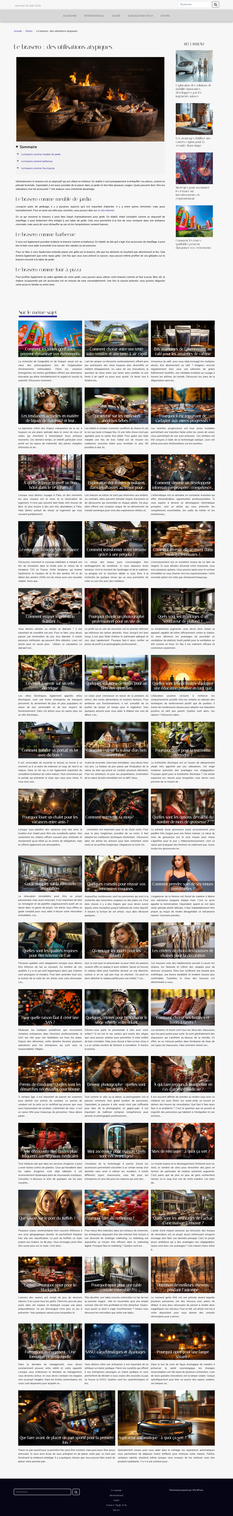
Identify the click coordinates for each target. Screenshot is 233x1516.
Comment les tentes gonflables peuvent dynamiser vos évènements (193, 244)
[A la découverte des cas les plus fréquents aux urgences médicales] (50, 1141)
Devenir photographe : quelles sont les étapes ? (116, 1086)
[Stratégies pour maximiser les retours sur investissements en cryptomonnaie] (194, 168)
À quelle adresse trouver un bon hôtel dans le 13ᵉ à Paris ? (50, 485)
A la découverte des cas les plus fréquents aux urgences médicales (50, 1153)
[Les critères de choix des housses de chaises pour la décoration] (183, 940)
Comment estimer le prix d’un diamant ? (50, 619)
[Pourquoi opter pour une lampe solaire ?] (183, 1341)
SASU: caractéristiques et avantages (115, 1352)
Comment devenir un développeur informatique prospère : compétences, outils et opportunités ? (183, 487)
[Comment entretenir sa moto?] (117, 806)
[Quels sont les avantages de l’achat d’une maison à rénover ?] (183, 1208)
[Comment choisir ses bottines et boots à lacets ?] (183, 1007)
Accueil (18, 31)
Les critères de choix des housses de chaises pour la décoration (182, 953)
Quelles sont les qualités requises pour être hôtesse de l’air (50, 953)
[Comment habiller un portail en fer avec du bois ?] (50, 740)
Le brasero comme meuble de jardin (41, 154)
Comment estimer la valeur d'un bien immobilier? (116, 752)
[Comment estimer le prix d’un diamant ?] (50, 606)
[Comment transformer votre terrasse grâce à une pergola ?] (117, 539)
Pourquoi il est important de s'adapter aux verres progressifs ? (182, 418)
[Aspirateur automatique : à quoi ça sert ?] (166, 1418)
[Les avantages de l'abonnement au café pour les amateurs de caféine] (183, 338)
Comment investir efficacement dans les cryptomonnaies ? (183, 552)
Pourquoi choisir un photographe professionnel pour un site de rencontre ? (116, 621)
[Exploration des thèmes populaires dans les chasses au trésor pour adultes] (117, 472)
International (94, 16)
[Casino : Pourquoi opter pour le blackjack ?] (50, 1274)
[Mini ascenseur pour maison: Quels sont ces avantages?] (117, 1141)
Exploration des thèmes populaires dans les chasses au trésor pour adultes (116, 487)
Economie (70, 16)
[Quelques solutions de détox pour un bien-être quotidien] (117, 673)
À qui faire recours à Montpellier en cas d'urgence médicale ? (183, 1086)
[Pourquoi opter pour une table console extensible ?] (117, 1274)
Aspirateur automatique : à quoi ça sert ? (152, 1437)
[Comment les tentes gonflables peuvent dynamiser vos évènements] (194, 221)
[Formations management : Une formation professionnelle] (50, 1341)
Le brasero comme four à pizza (38, 168)
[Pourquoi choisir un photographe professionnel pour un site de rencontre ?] (117, 606)
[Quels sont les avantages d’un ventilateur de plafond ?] (183, 606)
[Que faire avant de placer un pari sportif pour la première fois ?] (66, 1418)
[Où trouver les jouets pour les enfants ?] (117, 940)
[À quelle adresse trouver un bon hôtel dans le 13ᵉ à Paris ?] (50, 472)
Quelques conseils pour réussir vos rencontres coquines (116, 886)
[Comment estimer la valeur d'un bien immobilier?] (117, 740)
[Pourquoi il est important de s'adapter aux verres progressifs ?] (183, 405)
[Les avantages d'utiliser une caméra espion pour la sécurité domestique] (194, 119)
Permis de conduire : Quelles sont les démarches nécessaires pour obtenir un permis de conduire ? (50, 1089)
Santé (116, 16)
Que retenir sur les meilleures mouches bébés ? (116, 418)
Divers (165, 16)
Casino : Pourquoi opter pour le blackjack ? (50, 1287)
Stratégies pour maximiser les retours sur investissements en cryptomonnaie (192, 193)
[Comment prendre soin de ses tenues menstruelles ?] (183, 873)
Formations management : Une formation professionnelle (50, 1354)
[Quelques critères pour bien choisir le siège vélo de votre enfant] (117, 1007)
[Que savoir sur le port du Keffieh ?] (50, 1208)
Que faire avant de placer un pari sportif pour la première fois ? (67, 1440)
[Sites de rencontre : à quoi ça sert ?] (183, 1141)
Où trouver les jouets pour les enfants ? (116, 953)
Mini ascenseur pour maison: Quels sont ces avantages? (116, 1153)
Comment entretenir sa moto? (109, 817)
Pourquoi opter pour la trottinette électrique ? (182, 752)
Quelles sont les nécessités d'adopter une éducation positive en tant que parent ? (182, 688)
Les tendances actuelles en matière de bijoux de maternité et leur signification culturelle (50, 421)
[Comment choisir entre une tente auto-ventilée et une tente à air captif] (117, 338)
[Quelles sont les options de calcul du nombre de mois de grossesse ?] (183, 806)
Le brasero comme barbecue (36, 161)
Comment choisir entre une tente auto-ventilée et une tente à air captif (116, 351)
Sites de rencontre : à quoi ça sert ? (181, 1151)
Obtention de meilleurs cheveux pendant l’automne (183, 1287)
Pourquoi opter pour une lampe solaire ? (183, 1354)
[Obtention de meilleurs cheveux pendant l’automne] (183, 1274)
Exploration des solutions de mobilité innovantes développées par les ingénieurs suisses (193, 91)
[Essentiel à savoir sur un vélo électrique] (50, 673)
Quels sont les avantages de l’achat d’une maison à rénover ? (183, 1220)
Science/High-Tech (140, 16)
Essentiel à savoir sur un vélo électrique (50, 685)
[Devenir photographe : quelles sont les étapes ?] (117, 1074)
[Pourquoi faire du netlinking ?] (117, 1208)
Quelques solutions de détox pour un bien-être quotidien (116, 685)
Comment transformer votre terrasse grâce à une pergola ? (116, 552)
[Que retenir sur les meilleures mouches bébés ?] (117, 405)
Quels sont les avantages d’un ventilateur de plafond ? (183, 619)
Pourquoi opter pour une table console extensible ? (116, 1287)
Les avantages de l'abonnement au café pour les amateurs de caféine (182, 351)
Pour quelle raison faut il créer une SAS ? (50, 1020)
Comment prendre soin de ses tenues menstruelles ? (182, 886)
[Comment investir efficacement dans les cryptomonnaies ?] (183, 539)
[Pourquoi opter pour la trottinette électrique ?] (183, 740)
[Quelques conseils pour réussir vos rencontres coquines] (117, 873)
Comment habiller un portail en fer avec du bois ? (50, 752)
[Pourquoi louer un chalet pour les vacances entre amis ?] (50, 806)
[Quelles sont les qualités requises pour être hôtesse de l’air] (50, 940)
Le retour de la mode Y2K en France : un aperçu (50, 552)
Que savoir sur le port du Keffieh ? (47, 1218)
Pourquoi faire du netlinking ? (109, 1218)
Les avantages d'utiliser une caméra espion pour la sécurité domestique (193, 141)
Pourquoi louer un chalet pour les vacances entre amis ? (50, 819)
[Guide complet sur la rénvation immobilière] (50, 873)
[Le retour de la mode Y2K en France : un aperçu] (50, 539)
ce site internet (106, 210)
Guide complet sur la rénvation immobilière (50, 886)
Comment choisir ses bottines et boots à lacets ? (183, 1020)
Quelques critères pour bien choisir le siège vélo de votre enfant (116, 1020)
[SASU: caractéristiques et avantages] (117, 1341)
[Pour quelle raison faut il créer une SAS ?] (50, 1007)
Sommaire (28, 146)
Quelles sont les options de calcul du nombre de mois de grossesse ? (182, 819)
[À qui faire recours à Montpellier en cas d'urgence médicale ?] (183, 1074)
